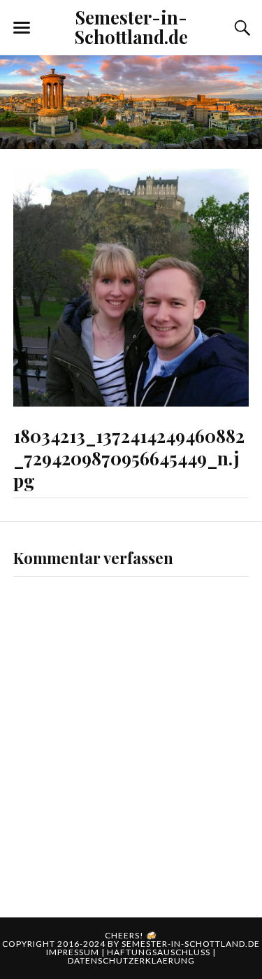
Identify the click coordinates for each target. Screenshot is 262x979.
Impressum (73, 952)
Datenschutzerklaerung (131, 960)
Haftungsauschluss (159, 952)
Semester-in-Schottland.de (131, 26)
